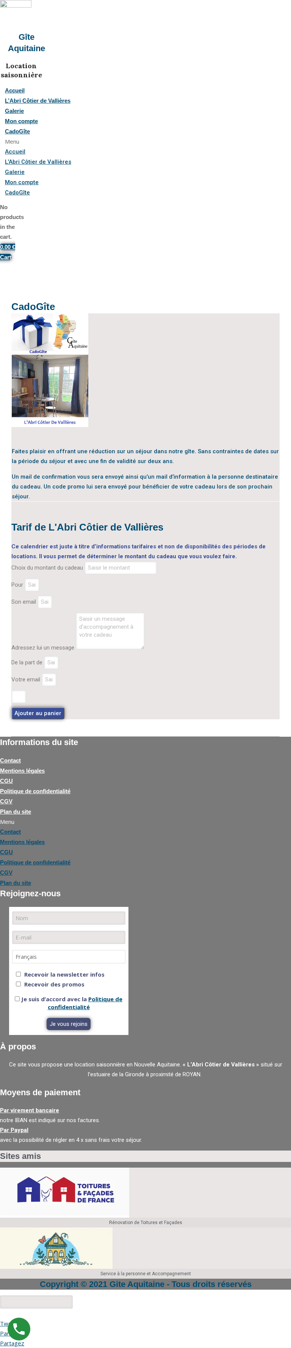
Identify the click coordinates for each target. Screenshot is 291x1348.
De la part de (26, 662)
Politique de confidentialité (85, 1003)
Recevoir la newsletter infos (64, 974)
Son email (23, 601)
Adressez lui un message (42, 647)
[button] (89, 141)
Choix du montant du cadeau (47, 567)
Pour (17, 584)
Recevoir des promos (53, 984)
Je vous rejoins (69, 1024)
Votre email (25, 679)
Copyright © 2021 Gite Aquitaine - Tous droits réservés (146, 1284)
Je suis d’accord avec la (71, 1003)
